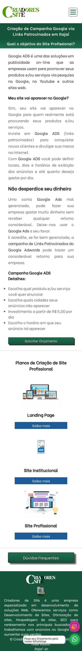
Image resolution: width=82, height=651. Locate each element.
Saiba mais (41, 425)
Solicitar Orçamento (41, 340)
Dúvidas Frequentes (41, 557)
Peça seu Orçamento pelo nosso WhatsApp (41, 639)
